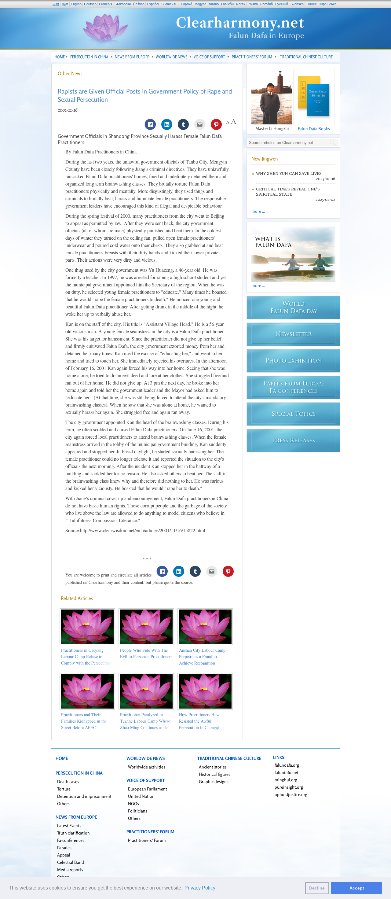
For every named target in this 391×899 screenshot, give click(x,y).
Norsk (240, 4)
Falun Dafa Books (314, 128)
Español (153, 4)
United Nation (141, 796)
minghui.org (286, 779)
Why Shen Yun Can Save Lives (289, 173)
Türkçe (311, 4)
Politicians (137, 810)
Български (123, 4)
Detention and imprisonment (84, 796)
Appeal (63, 854)
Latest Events (69, 825)
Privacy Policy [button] (200, 887)
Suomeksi (168, 4)
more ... (258, 211)
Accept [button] (356, 888)
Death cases (68, 781)
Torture (64, 788)
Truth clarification (73, 832)
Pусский (281, 4)
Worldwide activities (146, 766)
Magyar (200, 4)
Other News (70, 73)
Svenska (297, 4)
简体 (65, 4)
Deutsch (90, 4)
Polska (253, 4)
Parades (64, 847)
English (76, 4)
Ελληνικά (185, 4)
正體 (56, 4)
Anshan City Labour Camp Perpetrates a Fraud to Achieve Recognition (202, 656)
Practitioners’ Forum (147, 840)
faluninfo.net (286, 772)
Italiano (213, 4)
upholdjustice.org (291, 794)
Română (266, 4)
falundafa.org (287, 765)
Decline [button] (317, 888)
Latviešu (227, 4)
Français (105, 4)
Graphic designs (213, 781)
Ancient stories (213, 766)
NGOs (133, 803)
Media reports (70, 869)
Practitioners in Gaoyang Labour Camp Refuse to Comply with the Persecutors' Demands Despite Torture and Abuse (86, 663)
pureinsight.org (289, 787)
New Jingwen (264, 159)
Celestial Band (70, 862)
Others (63, 803)
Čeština (138, 4)
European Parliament (147, 788)
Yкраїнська (327, 4)
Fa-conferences (70, 840)
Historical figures (214, 774)
